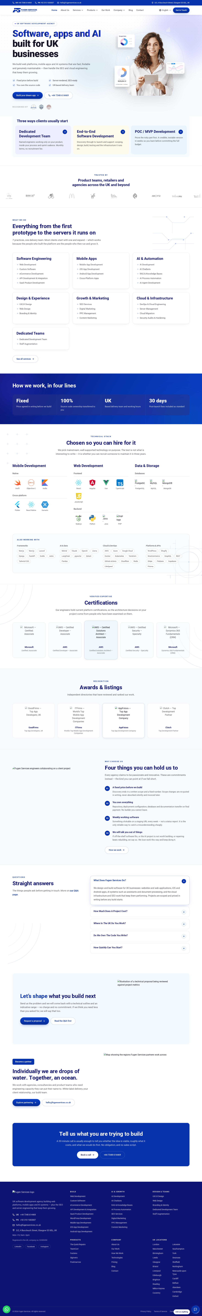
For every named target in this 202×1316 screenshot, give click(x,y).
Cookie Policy (175, 1311)
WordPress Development (80, 1218)
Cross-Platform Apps (89, 278)
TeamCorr (74, 1249)
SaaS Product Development (32, 283)
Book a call (86, 1155)
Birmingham (158, 1253)
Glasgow (156, 1262)
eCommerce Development (31, 274)
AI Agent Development (150, 283)
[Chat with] (6, 1309)
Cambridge (177, 1292)
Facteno (73, 1253)
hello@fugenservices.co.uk (58, 1102)
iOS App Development (89, 269)
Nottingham (177, 1266)
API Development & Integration (34, 278)
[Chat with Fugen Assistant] (195, 1309)
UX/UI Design (26, 304)
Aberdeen (176, 1287)
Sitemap (186, 1311)
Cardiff (175, 1278)
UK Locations (160, 1240)
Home (54, 10)
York (174, 1253)
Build (73, 1192)
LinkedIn (18, 1247)
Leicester (176, 1244)
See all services (23, 359)
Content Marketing (88, 318)
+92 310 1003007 (26, 1220)
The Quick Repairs (77, 1244)
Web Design (25, 309)
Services (77, 10)
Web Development (28, 264)
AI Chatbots (145, 269)
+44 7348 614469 (60, 95)
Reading (156, 1284)
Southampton (178, 1249)
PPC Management (88, 313)
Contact (140, 10)
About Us (65, 10)
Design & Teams (161, 1192)
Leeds (155, 1258)
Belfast (175, 1283)
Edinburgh (157, 1275)
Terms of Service (160, 1311)
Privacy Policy (145, 1311)
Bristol (155, 1266)
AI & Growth (118, 1192)
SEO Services (86, 304)
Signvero (74, 1258)
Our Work (106, 10)
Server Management (149, 309)
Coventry (156, 1293)
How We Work (117, 1253)
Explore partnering (24, 1102)
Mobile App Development (91, 264)
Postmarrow (75, 1262)
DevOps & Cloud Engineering (153, 304)
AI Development (147, 264)
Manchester (158, 1249)
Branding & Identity (28, 313)
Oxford (175, 1296)
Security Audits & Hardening (152, 318)
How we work (115, 850)
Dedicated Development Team (33, 339)
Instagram (45, 1247)
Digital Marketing (87, 309)
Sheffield (176, 1262)
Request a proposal (33, 1021)
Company (118, 10)
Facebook (31, 1247)
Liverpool (157, 1271)
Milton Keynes (159, 1288)
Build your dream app (26, 95)
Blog (131, 10)
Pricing (114, 1262)
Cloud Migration (147, 313)
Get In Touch (181, 10)
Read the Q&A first (63, 1021)
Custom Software (28, 269)
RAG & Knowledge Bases (151, 274)
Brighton (156, 1280)
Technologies (117, 1258)
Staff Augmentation (28, 344)
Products (91, 10)
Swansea (176, 1258)
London (156, 1244)
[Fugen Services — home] (25, 10)
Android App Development (91, 274)
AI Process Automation (150, 278)
